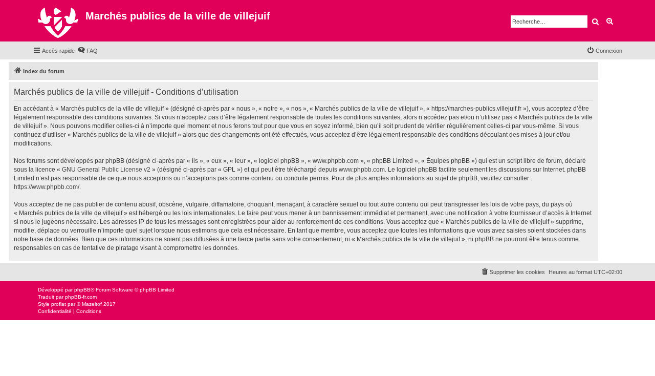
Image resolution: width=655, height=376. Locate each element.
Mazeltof (92, 304)
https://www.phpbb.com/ (46, 187)
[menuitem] (87, 51)
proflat (58, 304)
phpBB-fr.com (81, 297)
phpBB (82, 290)
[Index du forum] (59, 21)
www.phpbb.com (362, 169)
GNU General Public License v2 (106, 169)
